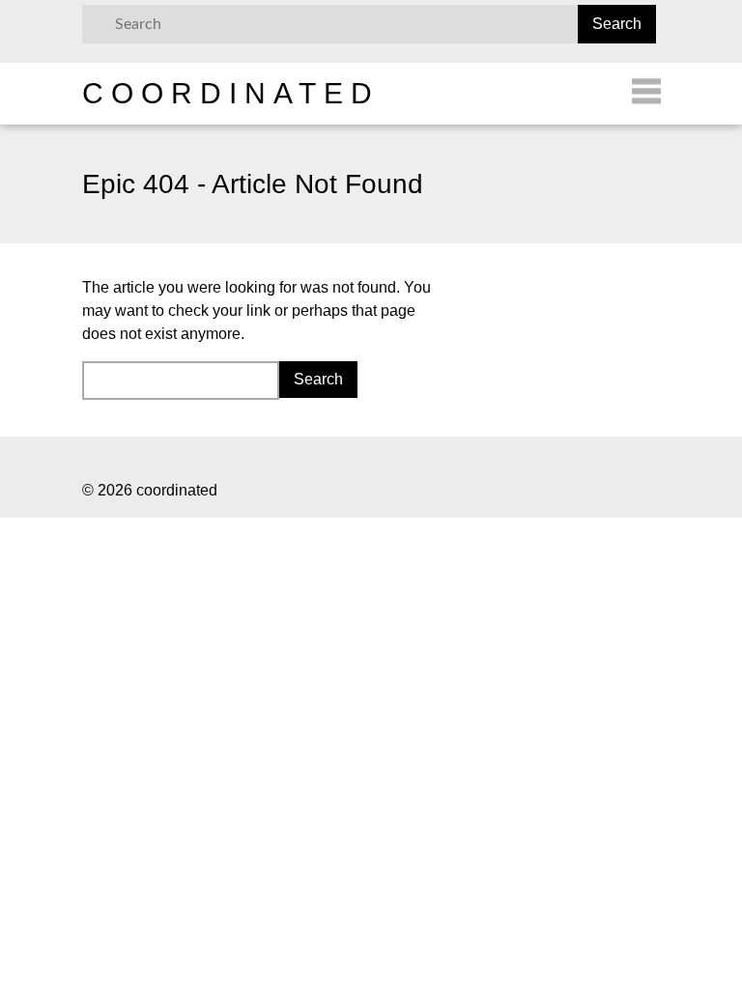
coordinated (231, 93)
